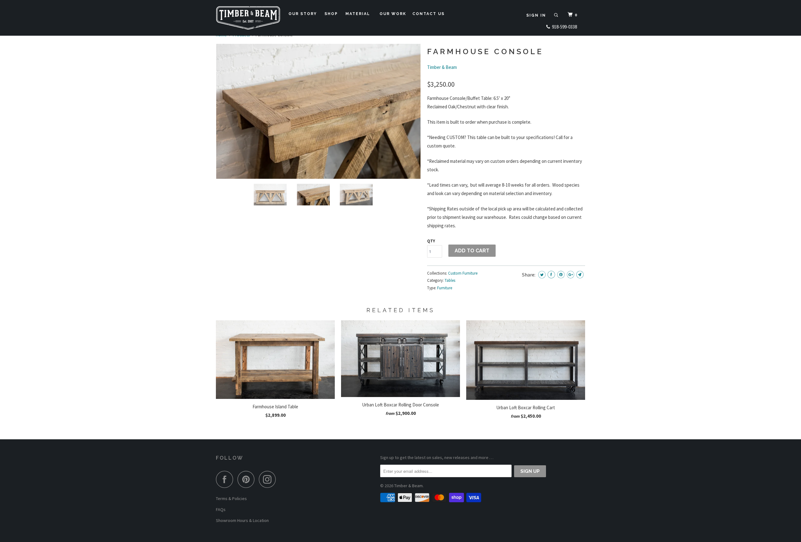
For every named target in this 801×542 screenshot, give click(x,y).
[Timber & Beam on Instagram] (269, 479)
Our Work (393, 14)
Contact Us (430, 14)
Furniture (444, 288)
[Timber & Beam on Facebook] (226, 479)
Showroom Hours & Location (242, 520)
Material (359, 14)
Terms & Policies (231, 498)
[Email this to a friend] (580, 274)
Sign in (536, 15)
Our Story (304, 14)
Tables (450, 280)
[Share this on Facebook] (551, 274)
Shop (332, 14)
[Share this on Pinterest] (560, 274)
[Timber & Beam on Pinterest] (247, 479)
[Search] (556, 15)
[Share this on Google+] (570, 274)
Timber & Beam (442, 67)
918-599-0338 (563, 27)
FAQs (221, 509)
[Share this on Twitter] (541, 274)
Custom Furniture (462, 273)
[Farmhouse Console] (318, 111)
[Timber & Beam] (248, 18)
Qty (431, 241)
